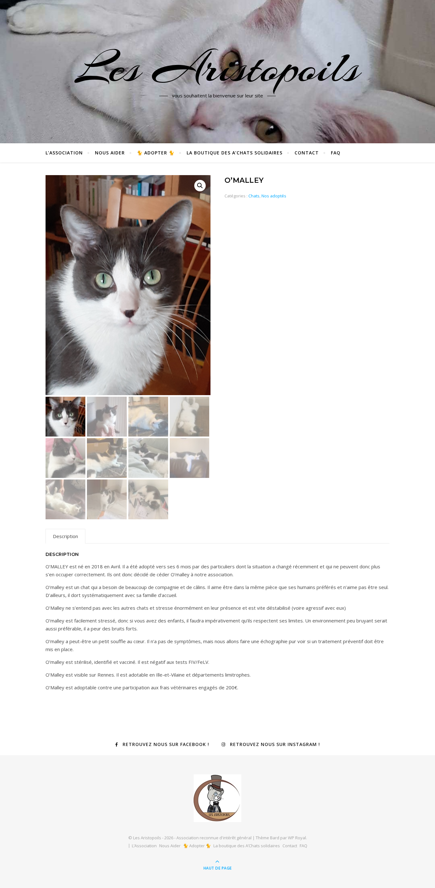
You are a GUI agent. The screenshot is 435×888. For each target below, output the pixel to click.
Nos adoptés (273, 196)
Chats (254, 196)
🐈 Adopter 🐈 (156, 153)
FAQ (335, 153)
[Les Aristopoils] (217, 798)
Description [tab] (65, 536)
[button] (200, 185)
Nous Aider (110, 153)
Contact (307, 153)
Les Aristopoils (217, 68)
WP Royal (297, 838)
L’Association (64, 153)
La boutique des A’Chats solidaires (234, 153)
